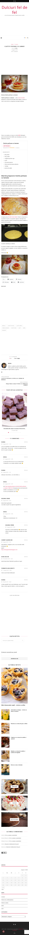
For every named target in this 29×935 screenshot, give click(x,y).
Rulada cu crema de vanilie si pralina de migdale (18, 751)
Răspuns (26, 470)
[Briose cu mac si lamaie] (5, 769)
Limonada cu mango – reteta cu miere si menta (19, 710)
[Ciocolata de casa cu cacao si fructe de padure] (14, 410)
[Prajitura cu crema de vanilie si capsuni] (5, 742)
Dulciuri (16, 44)
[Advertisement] (14, 27)
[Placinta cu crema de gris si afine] (5, 728)
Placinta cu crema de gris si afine (19, 723)
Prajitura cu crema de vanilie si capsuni (18, 738)
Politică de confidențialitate (7, 899)
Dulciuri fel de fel (14, 10)
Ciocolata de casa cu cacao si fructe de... (14, 428)
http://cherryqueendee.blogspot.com (9, 549)
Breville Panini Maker (12, 217)
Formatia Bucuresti (8, 568)
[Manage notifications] (3, 931)
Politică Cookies (4, 902)
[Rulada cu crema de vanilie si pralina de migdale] (5, 755)
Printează (7, 145)
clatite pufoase (11, 325)
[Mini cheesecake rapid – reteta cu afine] (14, 685)
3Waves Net (21, 929)
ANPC (2, 905)
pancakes (4, 330)
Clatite (12, 44)
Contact (3, 896)
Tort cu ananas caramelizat (11, 835)
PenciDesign (14, 930)
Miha (16, 48)
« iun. (2, 889)
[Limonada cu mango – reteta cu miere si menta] (5, 714)
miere (24, 327)
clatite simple (19, 325)
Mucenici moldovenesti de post (12, 844)
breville (3, 325)
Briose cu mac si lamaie (16, 765)
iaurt (20, 327)
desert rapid (13, 327)
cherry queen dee (6, 540)
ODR (2, 908)
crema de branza (5, 327)
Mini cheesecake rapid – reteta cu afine (13, 705)
